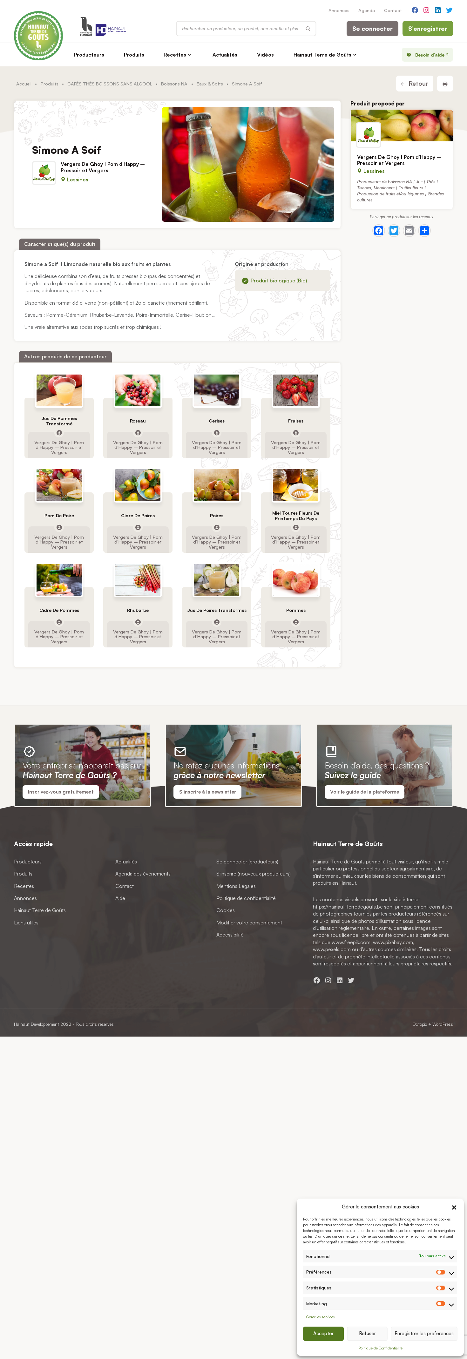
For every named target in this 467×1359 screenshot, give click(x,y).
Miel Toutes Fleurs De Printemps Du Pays (295, 515)
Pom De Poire (59, 515)
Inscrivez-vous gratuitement (61, 792)
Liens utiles (26, 922)
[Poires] (217, 485)
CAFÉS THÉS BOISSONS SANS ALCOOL (109, 83)
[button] (454, 1206)
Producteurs (89, 54)
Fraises (295, 420)
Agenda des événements (143, 873)
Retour (417, 83)
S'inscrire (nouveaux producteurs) (253, 873)
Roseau (138, 420)
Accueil (23, 83)
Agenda (366, 10)
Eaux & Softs (210, 83)
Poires (217, 515)
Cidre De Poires (138, 515)
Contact (393, 10)
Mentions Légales (236, 885)
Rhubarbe (138, 610)
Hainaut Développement (36, 1024)
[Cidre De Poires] (138, 485)
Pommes (295, 610)
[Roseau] (138, 390)
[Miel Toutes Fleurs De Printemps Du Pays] (295, 485)
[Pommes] (295, 580)
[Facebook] (378, 230)
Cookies (225, 910)
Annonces (338, 10)
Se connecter (372, 28)
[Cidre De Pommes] (59, 580)
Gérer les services (320, 1317)
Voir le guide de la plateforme (364, 792)
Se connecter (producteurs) (247, 861)
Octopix (419, 1024)
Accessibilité (230, 934)
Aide (120, 898)
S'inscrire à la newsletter (207, 792)
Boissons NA (174, 83)
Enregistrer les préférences (424, 1333)
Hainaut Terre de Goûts (322, 54)
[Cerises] (217, 390)
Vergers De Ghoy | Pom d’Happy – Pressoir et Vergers (103, 167)
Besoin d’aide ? (432, 54)
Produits (134, 54)
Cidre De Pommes (59, 610)
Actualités (225, 54)
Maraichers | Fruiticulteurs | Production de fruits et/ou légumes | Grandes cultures (400, 193)
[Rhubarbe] (138, 580)
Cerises (217, 420)
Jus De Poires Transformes (217, 610)
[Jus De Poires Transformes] (217, 580)
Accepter (323, 1333)
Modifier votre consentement (249, 922)
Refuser (367, 1333)
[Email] (409, 230)
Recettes (175, 54)
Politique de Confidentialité (380, 1348)
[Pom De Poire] (59, 485)
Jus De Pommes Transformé (59, 420)
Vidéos (265, 54)
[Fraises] (295, 390)
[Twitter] (394, 230)
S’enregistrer (427, 28)
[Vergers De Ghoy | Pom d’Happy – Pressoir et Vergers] (402, 125)
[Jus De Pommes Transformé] (59, 390)
